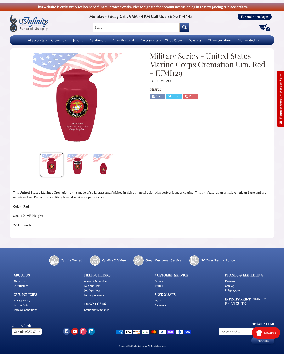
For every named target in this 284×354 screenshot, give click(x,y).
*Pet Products (249, 41)
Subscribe (263, 341)
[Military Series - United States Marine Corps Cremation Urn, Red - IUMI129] (51, 165)
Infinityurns (141, 346)
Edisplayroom (233, 290)
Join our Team (92, 286)
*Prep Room (175, 41)
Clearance (161, 305)
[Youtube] (74, 331)
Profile (159, 286)
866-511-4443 (180, 16)
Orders (159, 281)
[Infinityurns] (29, 22)
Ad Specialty (37, 41)
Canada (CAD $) (25, 332)
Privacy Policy (22, 300)
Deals (158, 300)
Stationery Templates (96, 309)
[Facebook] (66, 331)
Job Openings (92, 290)
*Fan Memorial (125, 41)
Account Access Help (96, 281)
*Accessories (151, 41)
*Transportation (221, 41)
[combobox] (136, 27)
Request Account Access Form (280, 97)
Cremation (60, 41)
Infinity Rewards (94, 295)
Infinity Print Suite (245, 301)
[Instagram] (83, 331)
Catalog (229, 286)
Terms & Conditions (25, 309)
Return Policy (22, 305)
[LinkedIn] (91, 331)
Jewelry (79, 41)
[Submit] (184, 27)
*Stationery (99, 41)
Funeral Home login (254, 16)
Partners (230, 281)
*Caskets (196, 41)
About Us (19, 281)
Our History (21, 286)
